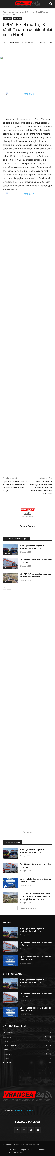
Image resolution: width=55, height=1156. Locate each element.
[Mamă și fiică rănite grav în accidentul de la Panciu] (10, 549)
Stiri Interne (18, 19)
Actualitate (13, 12)
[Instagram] (24, 1130)
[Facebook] (14, 49)
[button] (4, 4)
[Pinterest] (27, 49)
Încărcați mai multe (26, 908)
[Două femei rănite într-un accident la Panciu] (10, 563)
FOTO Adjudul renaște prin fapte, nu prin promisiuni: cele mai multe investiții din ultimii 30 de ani (35, 896)
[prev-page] (4, 588)
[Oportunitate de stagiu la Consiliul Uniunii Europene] (10, 883)
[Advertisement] (27, 338)
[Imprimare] (47, 49)
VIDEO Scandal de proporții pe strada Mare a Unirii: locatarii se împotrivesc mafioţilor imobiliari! (41, 487)
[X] (21, 49)
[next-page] (9, 588)
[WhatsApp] (34, 49)
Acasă (5, 12)
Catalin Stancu (14, 42)
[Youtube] (38, 1130)
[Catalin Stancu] (4, 42)
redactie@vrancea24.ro (25, 1110)
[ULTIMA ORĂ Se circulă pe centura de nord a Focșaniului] (10, 578)
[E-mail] (40, 49)
